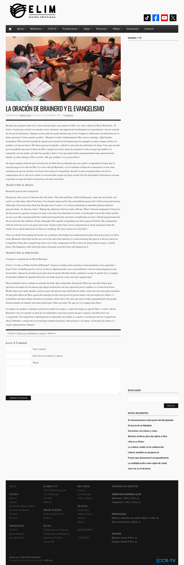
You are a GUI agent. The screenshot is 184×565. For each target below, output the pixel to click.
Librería (81, 490)
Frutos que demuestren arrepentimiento (148, 458)
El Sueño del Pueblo (19, 510)
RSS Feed (48, 560)
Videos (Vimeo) (85, 498)
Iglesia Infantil (16, 533)
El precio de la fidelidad (139, 425)
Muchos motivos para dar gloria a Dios (147, 436)
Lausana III (48, 541)
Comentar (68, 115)
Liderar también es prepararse (144, 452)
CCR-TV (13, 529)
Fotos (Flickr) (84, 494)
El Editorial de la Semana (55, 529)
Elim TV (47, 502)
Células (13, 502)
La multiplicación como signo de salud (147, 463)
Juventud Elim (16, 537)
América (82, 517)
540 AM (47, 498)
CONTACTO (84, 537)
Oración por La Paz (52, 537)
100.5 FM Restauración (54, 490)
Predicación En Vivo (53, 513)
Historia (13, 498)
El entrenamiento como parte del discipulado (150, 420)
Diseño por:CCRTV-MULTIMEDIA (24, 557)
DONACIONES (85, 529)
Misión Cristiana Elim (33, 11)
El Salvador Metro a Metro (22, 506)
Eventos (13, 513)
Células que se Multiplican (27, 333)
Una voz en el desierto (139, 468)
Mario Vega (25, 115)
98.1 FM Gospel (51, 494)
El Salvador (83, 510)
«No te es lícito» (136, 441)
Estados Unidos (85, 513)
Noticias (42, 333)
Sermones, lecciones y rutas (142, 431)
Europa (81, 521)
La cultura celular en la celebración (146, 447)
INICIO (12, 486)
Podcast (47, 517)
